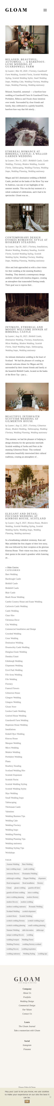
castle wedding (29, 869)
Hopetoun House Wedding (16, 725)
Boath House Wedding (14, 597)
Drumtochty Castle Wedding (17, 647)
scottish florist (12, 916)
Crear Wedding (11, 638)
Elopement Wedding (14, 665)
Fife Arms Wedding (13, 675)
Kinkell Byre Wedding (14, 734)
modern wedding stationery (16, 907)
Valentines (9, 812)
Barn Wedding (11, 574)
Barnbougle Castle (13, 579)
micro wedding (33, 893)
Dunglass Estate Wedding (16, 652)
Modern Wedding (29, 164)
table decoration (27, 930)
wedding (30, 935)
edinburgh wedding (13, 878)
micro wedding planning (15, 897)
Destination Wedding (14, 340)
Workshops (10, 853)
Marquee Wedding (13, 743)
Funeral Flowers (12, 688)
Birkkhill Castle (35, 161)
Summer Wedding (13, 930)
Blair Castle (10, 593)
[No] (50, 1096)
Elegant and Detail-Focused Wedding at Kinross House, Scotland (25, 516)
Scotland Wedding (13, 911)
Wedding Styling (29, 954)
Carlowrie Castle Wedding (16, 606)
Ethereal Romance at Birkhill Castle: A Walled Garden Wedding (26, 153)
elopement (42, 878)
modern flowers (12, 902)
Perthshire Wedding (13, 757)
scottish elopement (29, 911)
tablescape (40, 930)
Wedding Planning (19, 85)
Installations (42, 247)
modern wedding (27, 902)
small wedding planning (36, 925)
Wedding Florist (27, 940)
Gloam (9, 888)
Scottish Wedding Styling (22, 254)
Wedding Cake (17, 82)
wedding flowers (13, 949)
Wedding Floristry (32, 82)
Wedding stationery (36, 85)
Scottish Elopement (13, 775)
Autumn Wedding (13, 864)
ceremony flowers (13, 874)
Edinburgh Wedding (13, 661)
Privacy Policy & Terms (27, 1087)
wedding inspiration (29, 949)
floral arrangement (13, 883)
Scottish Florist (25, 74)
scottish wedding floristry (16, 921)
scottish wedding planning (16, 925)
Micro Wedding (11, 343)
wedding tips (42, 954)
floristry (40, 883)
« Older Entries (11, 567)
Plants (7, 761)
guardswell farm (34, 888)
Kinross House (34, 523)
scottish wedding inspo (36, 921)
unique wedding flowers (15, 935)
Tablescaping (17, 168)
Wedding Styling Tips (14, 848)
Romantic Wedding (35, 907)
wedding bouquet (13, 940)
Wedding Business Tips (15, 816)
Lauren (11, 71)
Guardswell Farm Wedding (16, 720)
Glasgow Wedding (13, 697)
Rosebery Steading (29, 250)
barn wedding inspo (14, 869)
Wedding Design (27, 1001)
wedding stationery (13, 954)
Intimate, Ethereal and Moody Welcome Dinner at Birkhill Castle (26, 329)
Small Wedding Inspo (21, 347)
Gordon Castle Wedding (15, 711)
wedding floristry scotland (31, 944)
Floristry (32, 71)
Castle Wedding (12, 611)
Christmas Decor (12, 620)
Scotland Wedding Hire (15, 770)
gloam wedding (19, 888)
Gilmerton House (12, 693)
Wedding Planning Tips (15, 839)
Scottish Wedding (26, 916)
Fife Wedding (11, 679)
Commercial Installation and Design (20, 629)
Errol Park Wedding (13, 670)
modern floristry (32, 897)
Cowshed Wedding (13, 634)
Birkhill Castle (35, 336)
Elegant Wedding (29, 878)
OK (27, 1101)
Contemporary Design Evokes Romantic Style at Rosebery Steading (26, 240)
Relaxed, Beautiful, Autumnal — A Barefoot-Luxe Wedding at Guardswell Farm (25, 63)
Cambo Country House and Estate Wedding (23, 602)
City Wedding (11, 624)
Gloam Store (10, 707)
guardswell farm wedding (16, 893)
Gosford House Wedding (15, 716)
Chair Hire (9, 615)
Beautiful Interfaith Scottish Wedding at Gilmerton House (22, 418)
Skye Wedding (11, 793)
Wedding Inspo (11, 350)
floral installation (28, 883)
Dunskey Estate (11, 656)
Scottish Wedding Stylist (22, 78)
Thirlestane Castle (13, 807)
